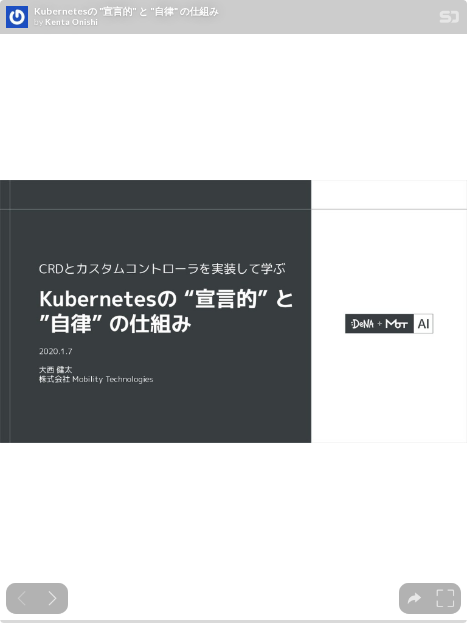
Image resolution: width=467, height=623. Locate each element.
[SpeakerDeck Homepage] (449, 19)
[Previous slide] (21, 598)
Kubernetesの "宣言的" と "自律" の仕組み (126, 11)
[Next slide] (52, 598)
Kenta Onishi (71, 22)
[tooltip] (414, 598)
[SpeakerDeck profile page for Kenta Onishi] (17, 17)
